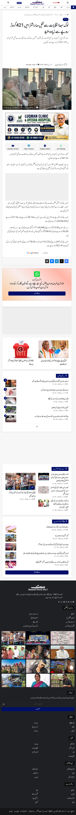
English (19, 3)
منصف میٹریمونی (34, 618)
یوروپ (19, 7)
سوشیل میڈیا (35, 798)
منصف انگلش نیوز (70, 618)
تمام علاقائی (72, 723)
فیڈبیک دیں (16, 811)
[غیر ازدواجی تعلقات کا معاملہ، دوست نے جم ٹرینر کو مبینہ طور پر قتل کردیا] (38, 666)
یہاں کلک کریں (37, 293)
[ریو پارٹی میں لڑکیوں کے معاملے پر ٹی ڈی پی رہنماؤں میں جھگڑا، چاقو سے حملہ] (63, 666)
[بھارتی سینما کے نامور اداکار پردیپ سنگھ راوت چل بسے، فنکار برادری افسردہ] (10, 418)
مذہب (4, 7)
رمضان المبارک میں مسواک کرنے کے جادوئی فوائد (57, 527)
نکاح (73, 802)
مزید (37, 426)
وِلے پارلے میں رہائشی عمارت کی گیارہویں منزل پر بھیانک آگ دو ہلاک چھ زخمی (50, 381)
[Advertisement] (36, 54)
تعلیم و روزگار (35, 794)
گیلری (36, 802)
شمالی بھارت (72, 756)
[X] (71, 602)
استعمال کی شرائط (23, 811)
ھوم (65, 15)
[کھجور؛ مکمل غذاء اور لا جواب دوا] (10, 538)
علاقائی (55, 7)
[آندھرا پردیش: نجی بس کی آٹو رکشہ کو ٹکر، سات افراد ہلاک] (13, 680)
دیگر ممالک (12, 7)
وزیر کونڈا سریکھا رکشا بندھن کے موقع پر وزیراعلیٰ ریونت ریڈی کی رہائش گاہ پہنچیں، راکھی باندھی (59, 504)
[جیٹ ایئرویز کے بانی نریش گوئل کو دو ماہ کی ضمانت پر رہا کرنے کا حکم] (10, 546)
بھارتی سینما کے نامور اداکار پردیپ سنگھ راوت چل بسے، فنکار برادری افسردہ (51, 416)
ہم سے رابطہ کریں (70, 622)
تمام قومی (72, 744)
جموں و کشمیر (72, 748)
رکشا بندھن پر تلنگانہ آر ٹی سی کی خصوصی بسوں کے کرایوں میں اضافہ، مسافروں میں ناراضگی (59, 491)
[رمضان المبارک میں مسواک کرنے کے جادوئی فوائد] (10, 529)
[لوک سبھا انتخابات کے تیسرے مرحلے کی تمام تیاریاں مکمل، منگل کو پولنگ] (10, 564)
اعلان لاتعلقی (39, 811)
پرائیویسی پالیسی (32, 811)
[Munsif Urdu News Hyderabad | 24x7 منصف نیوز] (37, 2)
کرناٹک (73, 731)
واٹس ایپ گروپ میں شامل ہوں (30, 626)
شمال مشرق (35, 752)
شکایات (11, 811)
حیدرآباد (68, 7)
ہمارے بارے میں (33, 613)
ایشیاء (43, 7)
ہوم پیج (73, 613)
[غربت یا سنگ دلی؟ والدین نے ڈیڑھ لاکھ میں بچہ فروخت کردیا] (10, 392)
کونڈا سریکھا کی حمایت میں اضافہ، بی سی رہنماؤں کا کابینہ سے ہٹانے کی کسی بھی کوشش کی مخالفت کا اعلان (59, 477)
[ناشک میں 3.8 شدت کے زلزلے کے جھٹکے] (10, 401)
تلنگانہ (61, 7)
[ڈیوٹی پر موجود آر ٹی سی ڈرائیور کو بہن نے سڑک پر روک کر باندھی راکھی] (13, 638)
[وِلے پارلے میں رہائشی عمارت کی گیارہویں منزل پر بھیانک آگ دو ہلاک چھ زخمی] (10, 383)
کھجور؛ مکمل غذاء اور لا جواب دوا (61, 535)
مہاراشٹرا (56, 15)
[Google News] (33, 253)
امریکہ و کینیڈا (27, 7)
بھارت (36, 744)
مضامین (73, 790)
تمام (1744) (37, 572)
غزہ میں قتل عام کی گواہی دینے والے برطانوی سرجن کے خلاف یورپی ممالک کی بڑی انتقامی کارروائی (45, 553)
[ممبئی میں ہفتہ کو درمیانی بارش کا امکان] (10, 410)
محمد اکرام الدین (58, 65)
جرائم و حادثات (71, 798)
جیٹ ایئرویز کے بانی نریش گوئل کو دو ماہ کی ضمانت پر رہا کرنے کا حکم (53, 544)
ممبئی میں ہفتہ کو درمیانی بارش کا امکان (59, 407)
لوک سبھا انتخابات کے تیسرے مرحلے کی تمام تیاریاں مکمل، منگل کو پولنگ (51, 562)
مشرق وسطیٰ (35, 7)
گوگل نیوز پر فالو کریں (70, 626)
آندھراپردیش (35, 727)
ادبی (37, 790)
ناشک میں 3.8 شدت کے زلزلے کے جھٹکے (58, 398)
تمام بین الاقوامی (71, 769)
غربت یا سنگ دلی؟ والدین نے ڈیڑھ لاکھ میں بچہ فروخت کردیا (54, 390)
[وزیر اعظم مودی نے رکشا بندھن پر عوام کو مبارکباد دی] (63, 652)
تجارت (73, 794)
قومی (49, 7)
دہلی (74, 752)
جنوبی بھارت (35, 748)
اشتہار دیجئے (35, 622)
